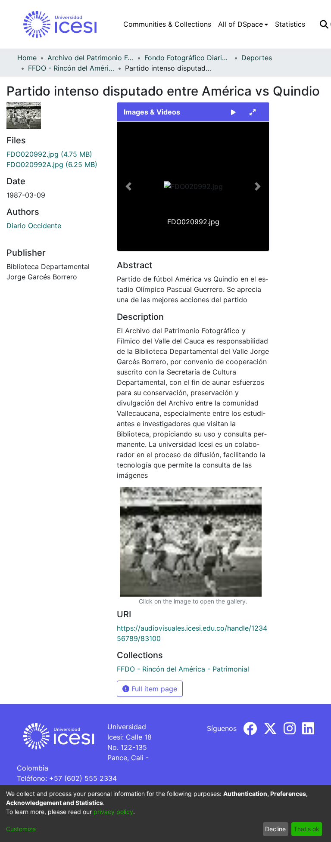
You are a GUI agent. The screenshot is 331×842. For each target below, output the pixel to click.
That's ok (306, 829)
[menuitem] (243, 24)
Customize (21, 829)
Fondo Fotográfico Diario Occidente (187, 57)
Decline (275, 829)
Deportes (256, 57)
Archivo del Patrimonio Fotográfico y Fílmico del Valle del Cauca (90, 57)
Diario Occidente (33, 225)
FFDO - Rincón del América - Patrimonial (71, 68)
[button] (128, 186)
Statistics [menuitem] (290, 24)
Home (27, 57)
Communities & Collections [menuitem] (167, 24)
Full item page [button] (153, 688)
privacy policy (113, 811)
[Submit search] (324, 24)
